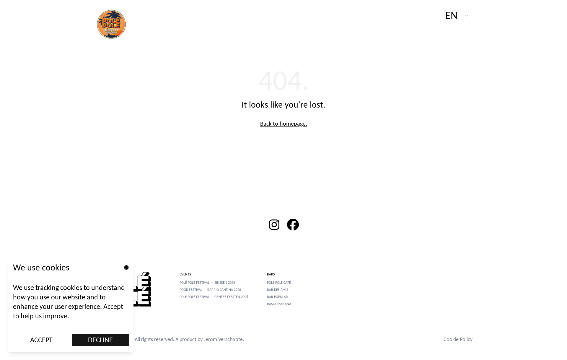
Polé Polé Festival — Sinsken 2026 (207, 282)
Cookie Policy (458, 339)
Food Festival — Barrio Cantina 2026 (210, 290)
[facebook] (293, 224)
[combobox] (457, 15)
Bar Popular (277, 297)
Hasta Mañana (279, 304)
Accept (41, 339)
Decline (100, 339)
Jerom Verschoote (223, 339)
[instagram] (274, 224)
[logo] (114, 24)
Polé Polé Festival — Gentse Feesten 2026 (214, 297)
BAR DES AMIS (277, 290)
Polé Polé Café (279, 282)
